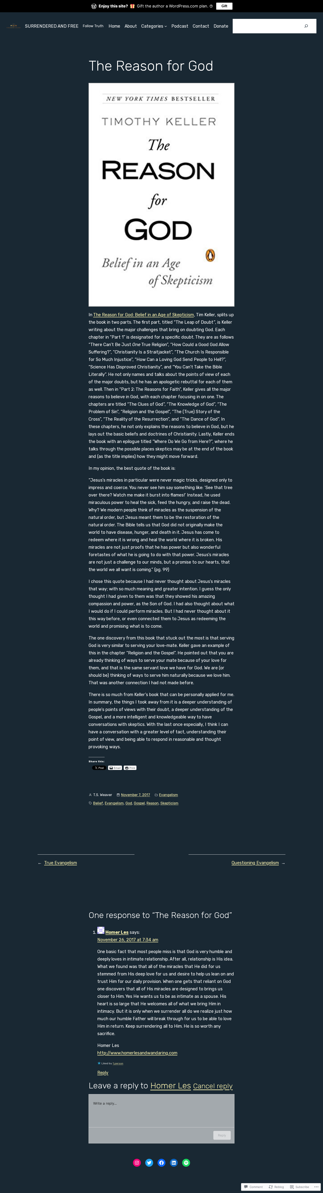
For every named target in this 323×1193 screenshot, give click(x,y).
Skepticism (169, 803)
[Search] (306, 26)
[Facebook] (161, 1163)
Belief (98, 803)
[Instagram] (137, 1163)
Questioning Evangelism (255, 862)
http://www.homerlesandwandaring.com (137, 1052)
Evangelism (168, 795)
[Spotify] (186, 1163)
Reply (102, 1072)
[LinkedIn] (174, 1163)
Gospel (139, 803)
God (128, 803)
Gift (224, 6)
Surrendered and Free (51, 26)
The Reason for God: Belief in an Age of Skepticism (143, 314)
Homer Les (117, 932)
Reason (153, 803)
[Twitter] (149, 1163)
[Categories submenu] (165, 26)
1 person (118, 1063)
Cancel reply (213, 1086)
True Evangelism (60, 862)
